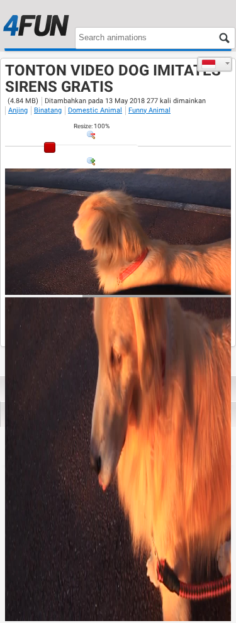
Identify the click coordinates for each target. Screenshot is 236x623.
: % (92, 126)
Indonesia (214, 64)
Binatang (48, 110)
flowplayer (141, 285)
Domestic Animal (95, 110)
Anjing (18, 110)
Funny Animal (149, 110)
